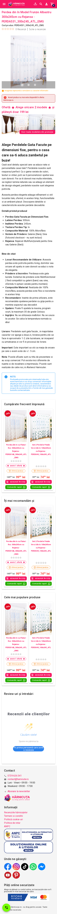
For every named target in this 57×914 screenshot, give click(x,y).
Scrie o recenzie (37, 29)
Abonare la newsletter (19, 791)
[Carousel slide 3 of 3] (35, 85)
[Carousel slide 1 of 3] (22, 85)
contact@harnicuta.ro (18, 779)
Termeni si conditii (13, 816)
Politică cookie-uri (13, 819)
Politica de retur (12, 822)
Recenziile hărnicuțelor (15, 812)
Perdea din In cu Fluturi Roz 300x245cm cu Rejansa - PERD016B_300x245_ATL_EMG (16, 451)
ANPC (7, 826)
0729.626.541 (15, 775)
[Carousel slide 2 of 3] (28, 85)
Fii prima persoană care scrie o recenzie (28, 748)
